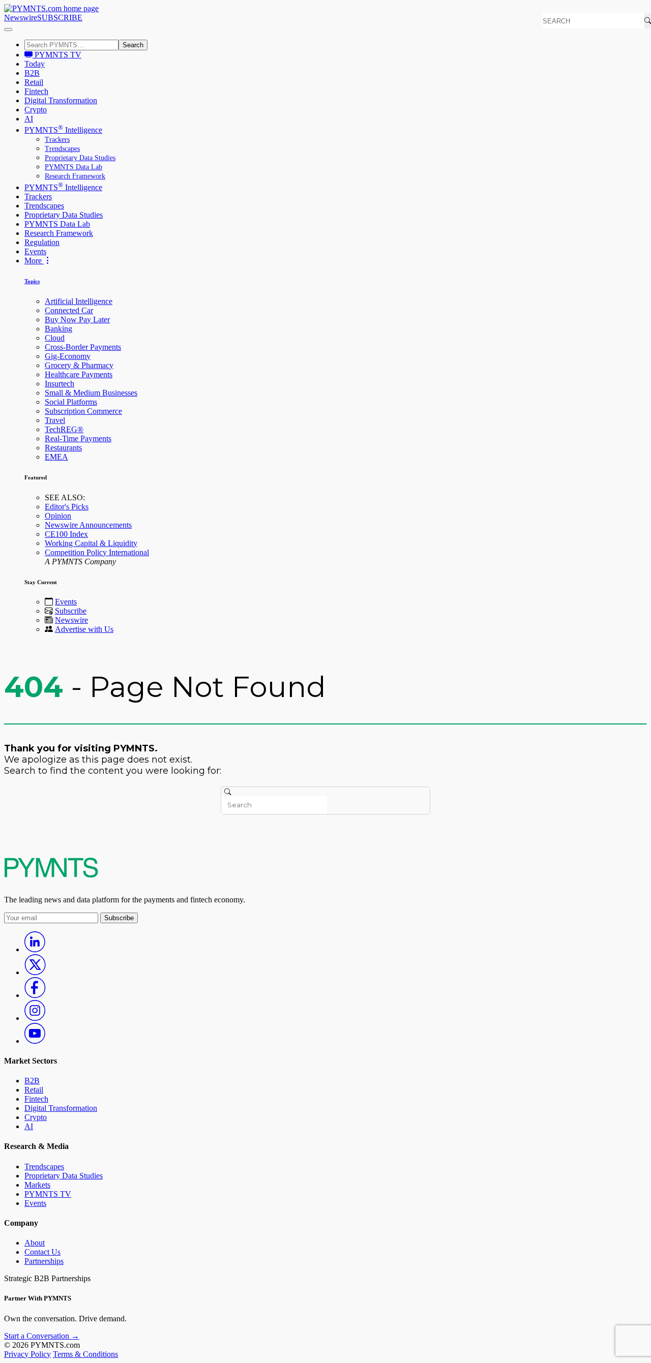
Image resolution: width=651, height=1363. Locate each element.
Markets (37, 1184)
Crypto (35, 109)
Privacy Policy (27, 1354)
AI (28, 118)
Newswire (20, 17)
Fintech (36, 91)
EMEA (56, 456)
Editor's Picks (66, 506)
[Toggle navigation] (8, 29)
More (34, 260)
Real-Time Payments (78, 438)
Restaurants (63, 447)
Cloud (55, 338)
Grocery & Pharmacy (79, 365)
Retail (33, 82)
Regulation (42, 242)
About (34, 1242)
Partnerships (44, 1261)
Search (133, 45)
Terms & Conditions (85, 1354)
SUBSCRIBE (59, 17)
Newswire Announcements (88, 525)
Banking (58, 328)
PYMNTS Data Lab (73, 167)
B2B (32, 73)
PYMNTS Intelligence (63, 130)
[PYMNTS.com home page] (51, 8)
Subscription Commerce (83, 411)
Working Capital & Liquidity (91, 543)
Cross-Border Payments (83, 347)
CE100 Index (66, 534)
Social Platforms (71, 402)
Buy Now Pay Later (77, 319)
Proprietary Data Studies (80, 158)
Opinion (58, 515)
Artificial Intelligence (78, 301)
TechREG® (64, 429)
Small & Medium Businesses (91, 392)
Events (35, 251)
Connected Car (69, 310)
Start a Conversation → (41, 1335)
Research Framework (75, 176)
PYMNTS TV (57, 54)
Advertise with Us (84, 629)
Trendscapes (62, 149)
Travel (55, 420)
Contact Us (42, 1252)
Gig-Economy (68, 356)
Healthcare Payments (78, 374)
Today (34, 63)
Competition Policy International (97, 552)
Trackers (57, 139)
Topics (32, 281)
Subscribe (70, 611)
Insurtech (59, 383)
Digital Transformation (60, 100)
